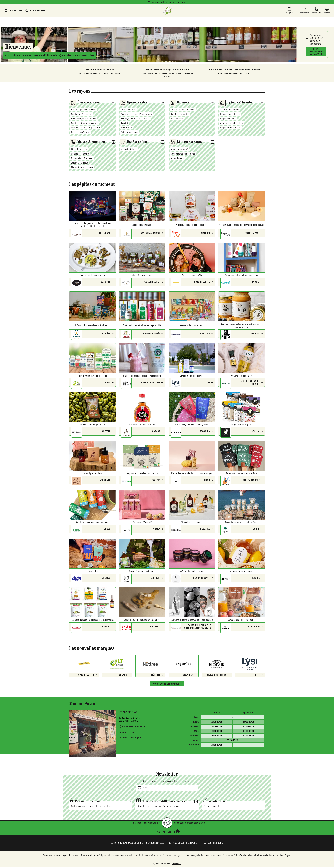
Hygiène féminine (228, 118)
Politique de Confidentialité (182, 843)
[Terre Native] (167, 10)
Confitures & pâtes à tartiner (84, 123)
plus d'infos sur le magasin (315, 51)
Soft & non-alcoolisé (180, 114)
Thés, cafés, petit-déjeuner (183, 109)
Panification (126, 127)
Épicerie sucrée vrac (80, 132)
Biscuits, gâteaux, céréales (83, 109)
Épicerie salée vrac (129, 132)
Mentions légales (155, 843)
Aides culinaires (128, 109)
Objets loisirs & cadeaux (82, 158)
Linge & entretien (79, 149)
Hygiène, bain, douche (230, 114)
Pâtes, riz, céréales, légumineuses (136, 114)
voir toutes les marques (167, 683)
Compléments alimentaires (183, 153)
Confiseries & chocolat (81, 114)
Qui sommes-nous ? (213, 843)
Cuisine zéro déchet (80, 153)
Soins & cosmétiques (229, 109)
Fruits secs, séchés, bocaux (83, 118)
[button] (304, 10)
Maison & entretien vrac (82, 167)
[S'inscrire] (193, 787)
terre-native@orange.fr (130, 737)
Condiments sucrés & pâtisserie (85, 127)
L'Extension (176, 863)
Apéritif (124, 123)
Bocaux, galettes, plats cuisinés (135, 118)
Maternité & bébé (129, 149)
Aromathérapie (177, 158)
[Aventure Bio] (167, 822)
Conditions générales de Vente (127, 843)
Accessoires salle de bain (231, 123)
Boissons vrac (177, 118)
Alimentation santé (179, 149)
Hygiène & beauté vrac (230, 127)
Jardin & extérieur (79, 162)
